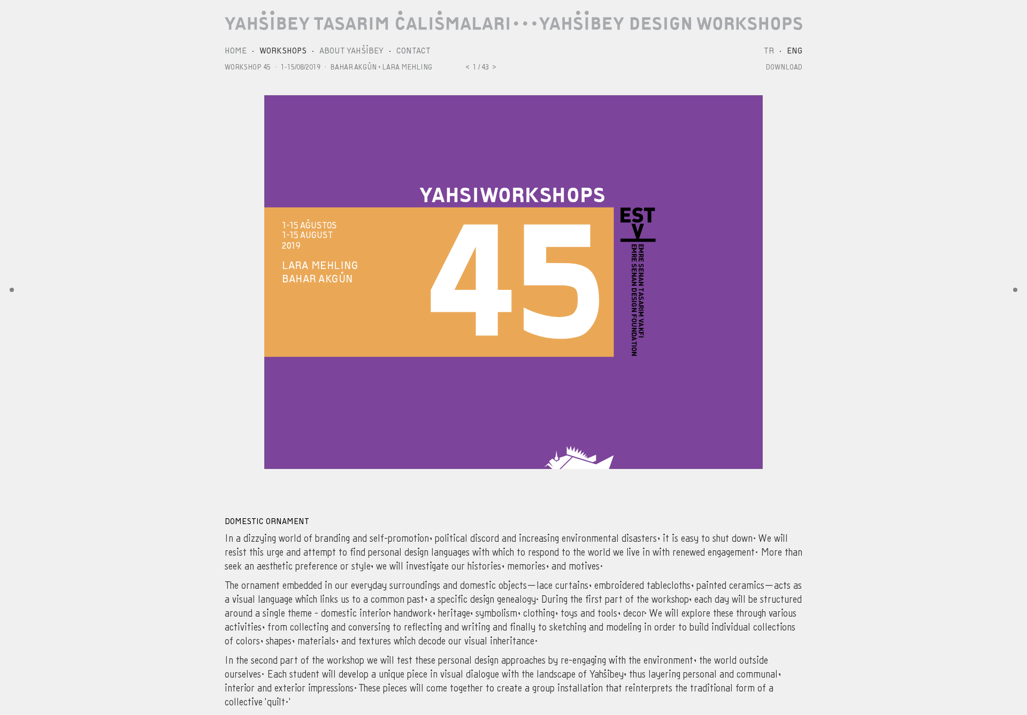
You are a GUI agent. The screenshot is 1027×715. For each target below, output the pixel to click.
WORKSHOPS (282, 51)
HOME (236, 51)
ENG (794, 51)
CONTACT (413, 51)
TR (769, 51)
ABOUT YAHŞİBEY (351, 51)
